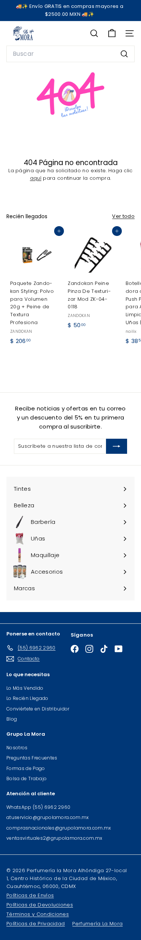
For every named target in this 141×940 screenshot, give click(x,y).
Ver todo (123, 216)
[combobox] (70, 54)
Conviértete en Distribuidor (38, 709)
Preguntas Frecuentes (32, 758)
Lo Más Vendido (25, 688)
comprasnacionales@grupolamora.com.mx (58, 828)
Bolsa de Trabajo (26, 778)
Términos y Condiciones (37, 914)
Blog (11, 719)
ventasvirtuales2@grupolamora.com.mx (54, 838)
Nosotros (17, 747)
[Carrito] (112, 33)
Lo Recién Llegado (27, 698)
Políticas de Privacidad (35, 923)
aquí (35, 178)
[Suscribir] (116, 446)
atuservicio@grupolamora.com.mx (47, 817)
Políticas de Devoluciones (39, 904)
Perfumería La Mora (97, 923)
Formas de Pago (25, 768)
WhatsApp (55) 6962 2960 (38, 807)
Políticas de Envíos (30, 895)
